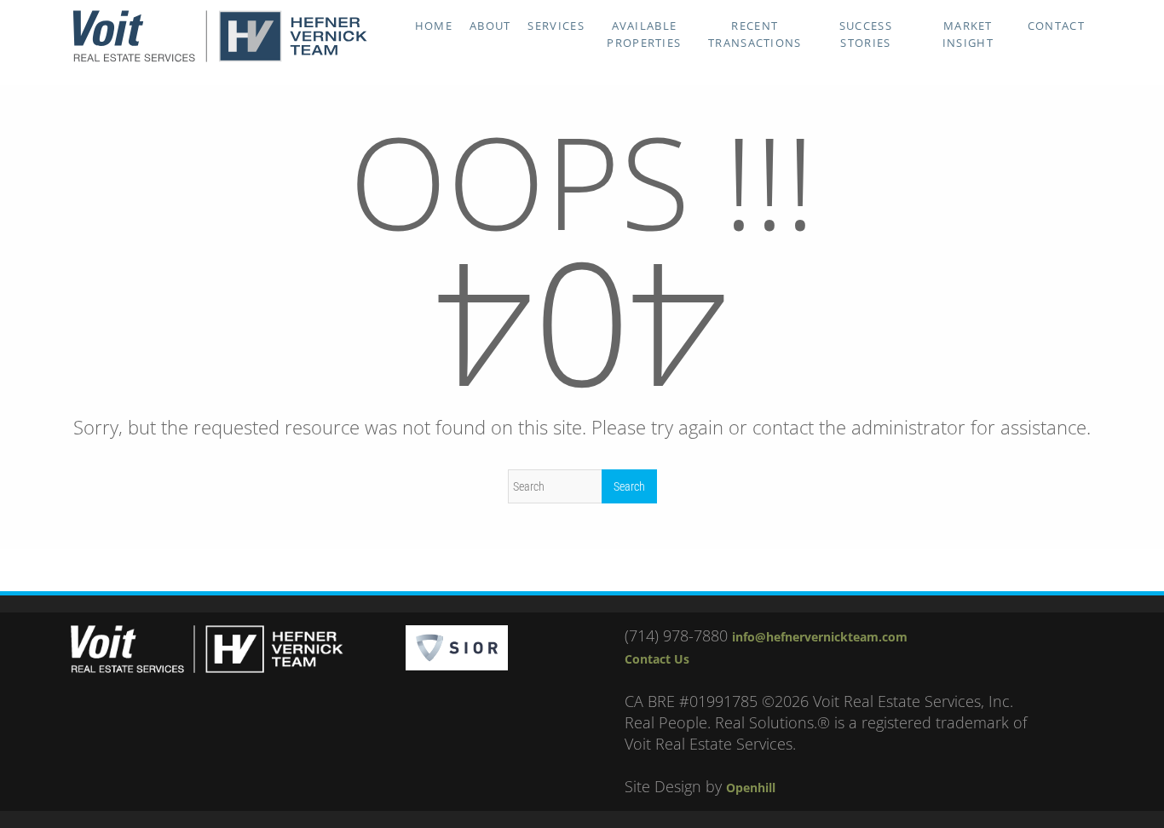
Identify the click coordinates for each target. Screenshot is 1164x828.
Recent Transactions (755, 34)
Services (555, 25)
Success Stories (865, 34)
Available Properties (644, 34)
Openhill (750, 787)
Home (433, 25)
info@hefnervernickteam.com (820, 637)
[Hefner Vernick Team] (220, 58)
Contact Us (657, 659)
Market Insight (968, 34)
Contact (1056, 25)
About (490, 25)
